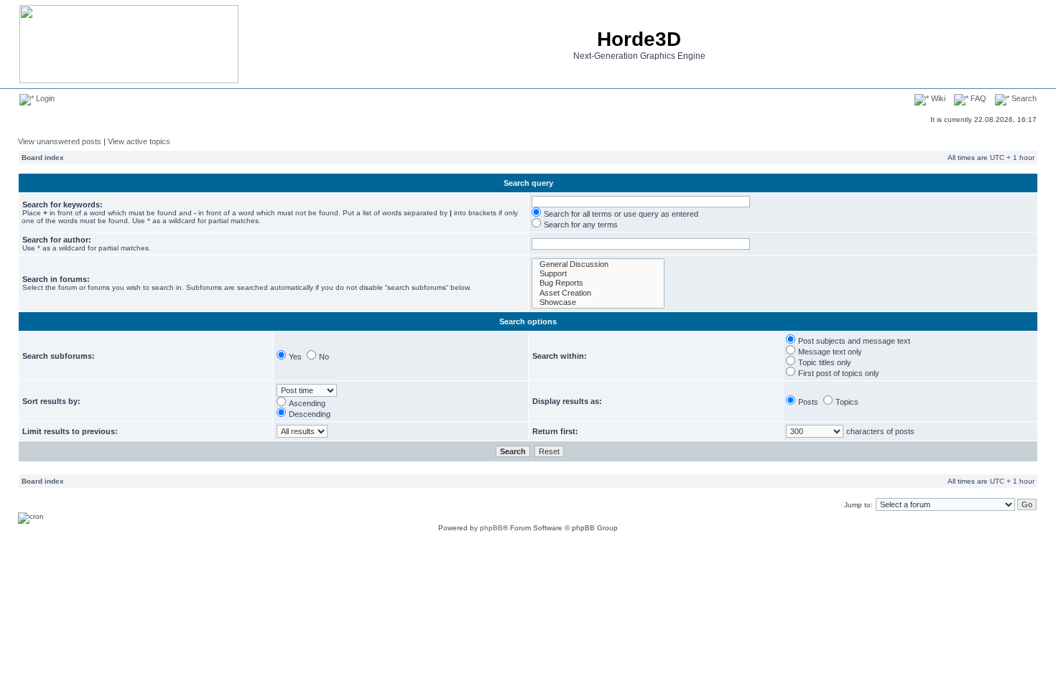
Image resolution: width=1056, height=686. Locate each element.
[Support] (598, 273)
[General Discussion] (598, 264)
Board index (43, 157)
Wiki (937, 98)
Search (1023, 98)
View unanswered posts (59, 141)
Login (44, 98)
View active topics (139, 141)
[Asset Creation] (598, 293)
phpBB (491, 528)
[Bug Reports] (598, 283)
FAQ (977, 98)
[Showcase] (598, 302)
